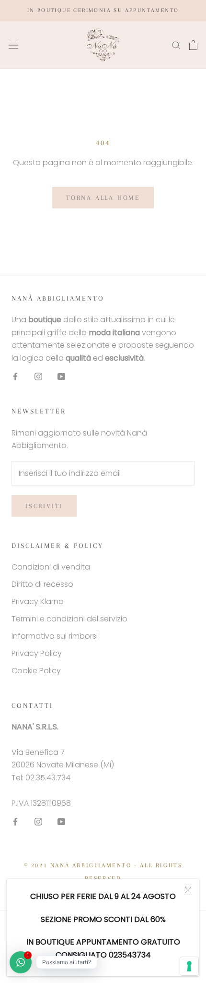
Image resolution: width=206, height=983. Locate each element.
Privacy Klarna (37, 601)
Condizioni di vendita (50, 566)
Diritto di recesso (42, 584)
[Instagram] (38, 376)
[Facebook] (15, 376)
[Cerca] (176, 45)
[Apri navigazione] (13, 45)
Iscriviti (44, 506)
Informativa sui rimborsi (54, 636)
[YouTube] (61, 376)
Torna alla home (103, 197)
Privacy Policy (36, 653)
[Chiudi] (188, 889)
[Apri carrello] (193, 45)
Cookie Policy (36, 670)
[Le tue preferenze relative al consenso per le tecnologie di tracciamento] (189, 966)
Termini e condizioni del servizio (69, 618)
